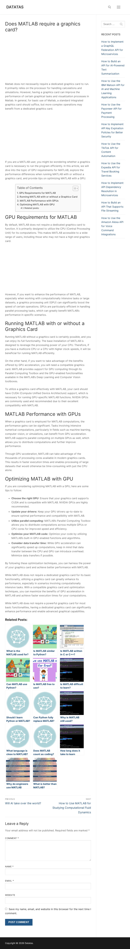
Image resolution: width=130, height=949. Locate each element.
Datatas (15, 7)
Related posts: (31, 208)
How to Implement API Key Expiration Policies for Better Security (112, 130)
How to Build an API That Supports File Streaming (112, 206)
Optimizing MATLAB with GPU (37, 204)
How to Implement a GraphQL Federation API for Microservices (112, 48)
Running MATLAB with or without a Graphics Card (48, 196)
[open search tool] (109, 7)
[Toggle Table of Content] (74, 188)
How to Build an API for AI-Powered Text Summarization (112, 67)
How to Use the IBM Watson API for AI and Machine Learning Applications (112, 89)
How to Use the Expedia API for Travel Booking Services (110, 169)
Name (9, 866)
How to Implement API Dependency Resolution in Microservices (112, 189)
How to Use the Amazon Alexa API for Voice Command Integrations (112, 226)
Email (9, 880)
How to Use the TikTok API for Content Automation (110, 150)
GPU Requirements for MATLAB (37, 192)
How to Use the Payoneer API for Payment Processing (111, 110)
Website (10, 895)
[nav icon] (119, 7)
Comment (12, 838)
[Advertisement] (48, 58)
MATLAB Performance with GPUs (39, 200)
